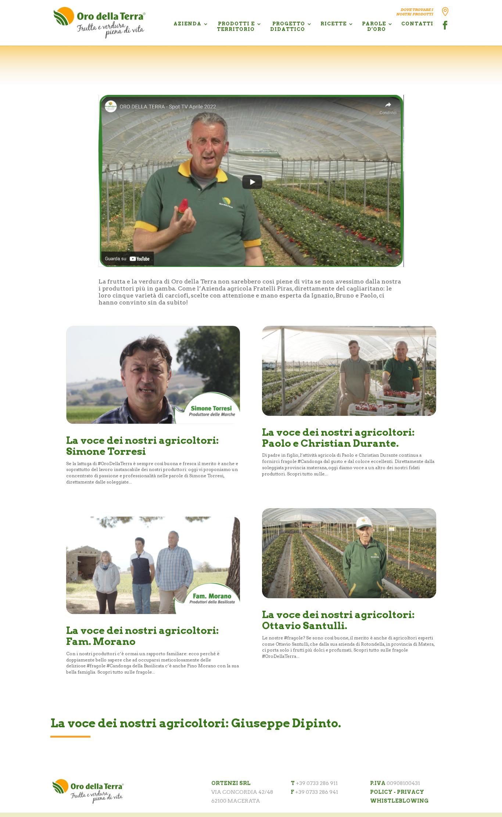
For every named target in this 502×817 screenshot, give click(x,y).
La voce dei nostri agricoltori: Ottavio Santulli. (338, 620)
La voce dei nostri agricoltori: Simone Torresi (142, 445)
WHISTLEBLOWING (399, 801)
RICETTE (333, 23)
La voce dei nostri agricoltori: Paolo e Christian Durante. (338, 437)
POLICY (381, 792)
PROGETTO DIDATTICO (287, 26)
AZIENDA (187, 23)
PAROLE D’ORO (374, 26)
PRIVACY (410, 792)
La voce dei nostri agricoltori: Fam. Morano (142, 635)
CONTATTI (417, 23)
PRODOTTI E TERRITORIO (236, 26)
